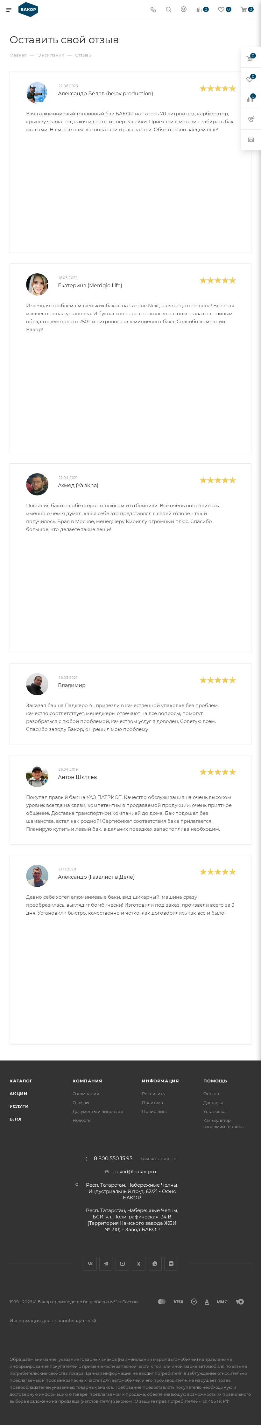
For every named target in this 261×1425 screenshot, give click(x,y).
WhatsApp (155, 1264)
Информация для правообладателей (53, 1321)
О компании (86, 1093)
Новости (82, 1120)
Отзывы (81, 1102)
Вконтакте (90, 1264)
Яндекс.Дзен (171, 1264)
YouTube (122, 1264)
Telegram (106, 1264)
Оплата (211, 1093)
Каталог (21, 1080)
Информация (160, 1080)
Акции (19, 1093)
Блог (16, 1119)
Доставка (213, 1102)
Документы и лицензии (98, 1111)
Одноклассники (138, 1264)
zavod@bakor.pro (135, 1172)
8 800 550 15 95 (113, 1158)
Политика (152, 1102)
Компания (87, 1080)
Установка (214, 1111)
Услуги (19, 1106)
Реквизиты (154, 1093)
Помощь (215, 1080)
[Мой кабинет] (184, 10)
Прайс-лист (154, 1111)
